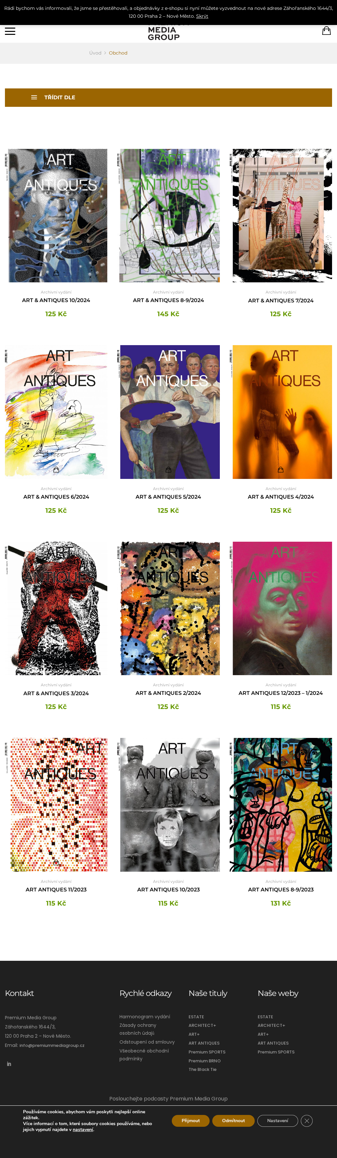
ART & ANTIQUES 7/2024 (281, 300)
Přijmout (191, 1121)
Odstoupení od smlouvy (147, 1042)
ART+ (194, 1034)
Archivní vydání (56, 292)
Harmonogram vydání (144, 1016)
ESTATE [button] (265, 1017)
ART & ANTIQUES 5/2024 (168, 497)
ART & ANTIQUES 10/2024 (56, 300)
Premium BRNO (205, 1061)
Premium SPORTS (207, 1052)
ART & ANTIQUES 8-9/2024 (168, 300)
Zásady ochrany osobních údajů (137, 1029)
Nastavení (277, 1121)
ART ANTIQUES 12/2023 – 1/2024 (281, 693)
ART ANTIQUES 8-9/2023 (281, 889)
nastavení (83, 1130)
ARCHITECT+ (202, 1025)
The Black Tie (203, 1069)
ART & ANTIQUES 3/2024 (56, 693)
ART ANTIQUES (204, 1043)
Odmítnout (233, 1121)
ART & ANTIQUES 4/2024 (281, 497)
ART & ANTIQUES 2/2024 (168, 693)
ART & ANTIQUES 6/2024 (56, 497)
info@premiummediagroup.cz (52, 1045)
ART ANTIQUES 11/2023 (56, 889)
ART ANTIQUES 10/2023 (168, 889)
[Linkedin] (9, 1064)
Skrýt (202, 16)
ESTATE (196, 1017)
